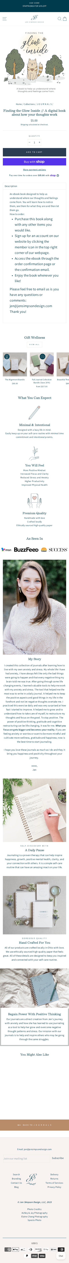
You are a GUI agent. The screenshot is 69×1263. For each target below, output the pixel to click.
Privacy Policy (54, 1186)
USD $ (34, 1243)
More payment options (34, 169)
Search (16, 1174)
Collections (29, 104)
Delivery (54, 1174)
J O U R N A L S (44, 104)
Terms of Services (54, 1182)
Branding (16, 1178)
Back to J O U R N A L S (37, 1125)
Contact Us (16, 1182)
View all (34, 344)
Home (19, 104)
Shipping (24, 124)
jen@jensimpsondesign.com (38, 1149)
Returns (54, 1178)
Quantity (34, 136)
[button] (34, 186)
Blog (16, 1186)
